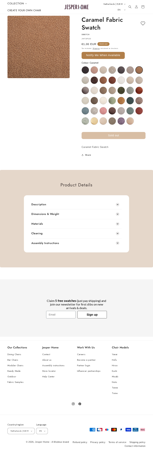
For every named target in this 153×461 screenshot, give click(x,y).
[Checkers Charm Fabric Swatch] (85, 80)
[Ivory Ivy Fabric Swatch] (103, 100)
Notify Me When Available (103, 55)
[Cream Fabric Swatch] (121, 80)
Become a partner (86, 360)
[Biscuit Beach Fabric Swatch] (112, 70)
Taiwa (115, 387)
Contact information (135, 446)
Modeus (58, 442)
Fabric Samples (15, 382)
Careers (81, 354)
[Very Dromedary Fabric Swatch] (112, 121)
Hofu (114, 360)
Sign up (92, 314)
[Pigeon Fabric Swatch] (94, 111)
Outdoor (11, 376)
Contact (46, 354)
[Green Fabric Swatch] (121, 90)
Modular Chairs (15, 365)
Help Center (48, 376)
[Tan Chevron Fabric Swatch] (103, 121)
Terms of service (117, 442)
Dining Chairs (14, 354)
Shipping (96, 48)
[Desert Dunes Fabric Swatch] (130, 80)
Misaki (115, 376)
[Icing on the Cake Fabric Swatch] (85, 100)
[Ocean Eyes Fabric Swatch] (85, 111)
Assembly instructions (53, 365)
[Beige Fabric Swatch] (103, 70)
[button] (17, 3)
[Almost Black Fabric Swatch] (85, 70)
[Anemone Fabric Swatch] (94, 70)
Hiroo (115, 365)
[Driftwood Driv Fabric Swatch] (139, 80)
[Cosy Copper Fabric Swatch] (112, 80)
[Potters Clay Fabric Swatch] (112, 111)
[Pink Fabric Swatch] (103, 111)
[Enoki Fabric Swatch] (94, 90)
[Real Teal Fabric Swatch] (130, 111)
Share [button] (88, 155)
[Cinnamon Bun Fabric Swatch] (103, 80)
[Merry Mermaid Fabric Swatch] (130, 100)
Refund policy (80, 442)
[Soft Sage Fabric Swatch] (85, 121)
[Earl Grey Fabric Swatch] (85, 90)
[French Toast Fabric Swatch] (103, 90)
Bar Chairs (12, 360)
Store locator (49, 371)
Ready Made (14, 371)
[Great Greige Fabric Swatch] (112, 90)
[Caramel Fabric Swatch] (139, 70)
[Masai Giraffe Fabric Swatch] (121, 100)
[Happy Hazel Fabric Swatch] (139, 90)
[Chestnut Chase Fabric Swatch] (94, 80)
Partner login (83, 365)
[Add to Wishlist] (143, 24)
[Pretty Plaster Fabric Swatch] (121, 111)
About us (47, 360)
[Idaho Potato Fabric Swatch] (94, 100)
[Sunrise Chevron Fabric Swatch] (94, 121)
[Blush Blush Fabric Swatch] (130, 70)
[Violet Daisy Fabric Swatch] (121, 121)
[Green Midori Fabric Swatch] (130, 90)
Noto (114, 382)
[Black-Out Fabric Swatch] (121, 70)
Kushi (114, 371)
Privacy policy (97, 442)
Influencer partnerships (89, 371)
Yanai (114, 354)
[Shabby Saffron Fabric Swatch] (139, 111)
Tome (115, 393)
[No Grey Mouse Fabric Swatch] (139, 100)
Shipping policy (137, 442)
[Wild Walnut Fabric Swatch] (130, 121)
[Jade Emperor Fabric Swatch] (112, 100)
